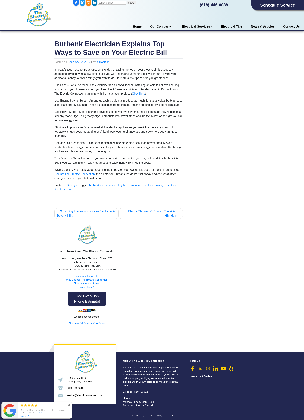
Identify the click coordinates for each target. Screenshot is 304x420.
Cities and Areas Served (87, 283)
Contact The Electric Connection (74, 173)
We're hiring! (87, 287)
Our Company (160, 26)
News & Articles (263, 26)
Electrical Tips (231, 26)
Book (87, 323)
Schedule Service (277, 5)
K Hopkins (102, 61)
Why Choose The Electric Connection (87, 279)
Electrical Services (196, 26)
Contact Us (291, 26)
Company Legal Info (87, 276)
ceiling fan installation (127, 185)
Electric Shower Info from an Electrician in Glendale (154, 213)
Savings (72, 185)
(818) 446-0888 (214, 4)
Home (137, 26)
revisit (70, 189)
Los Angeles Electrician (146, 416)
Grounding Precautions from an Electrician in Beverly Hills (86, 213)
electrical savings (153, 185)
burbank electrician (101, 185)
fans (62, 189)
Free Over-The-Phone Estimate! (87, 298)
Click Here (138, 93)
